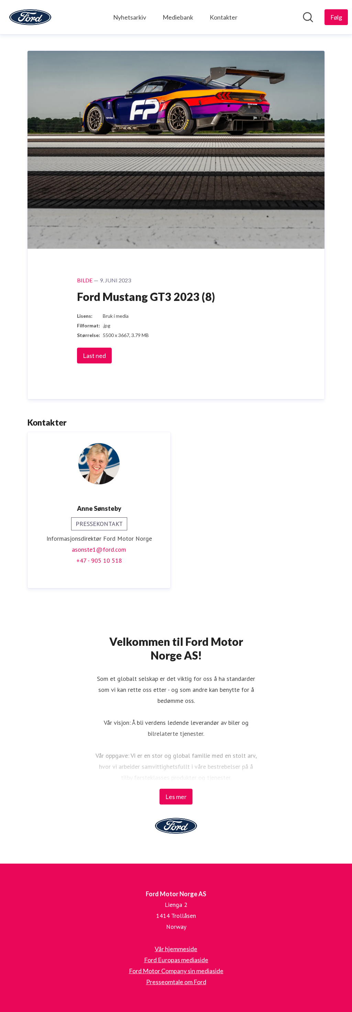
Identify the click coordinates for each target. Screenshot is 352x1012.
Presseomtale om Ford (176, 982)
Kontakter (224, 17)
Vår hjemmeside (176, 949)
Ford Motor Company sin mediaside (176, 971)
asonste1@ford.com (99, 549)
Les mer (176, 796)
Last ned (94, 355)
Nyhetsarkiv (129, 17)
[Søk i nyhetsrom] (308, 17)
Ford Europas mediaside (176, 960)
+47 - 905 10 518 (99, 560)
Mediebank (178, 17)
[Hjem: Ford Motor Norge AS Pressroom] (30, 17)
